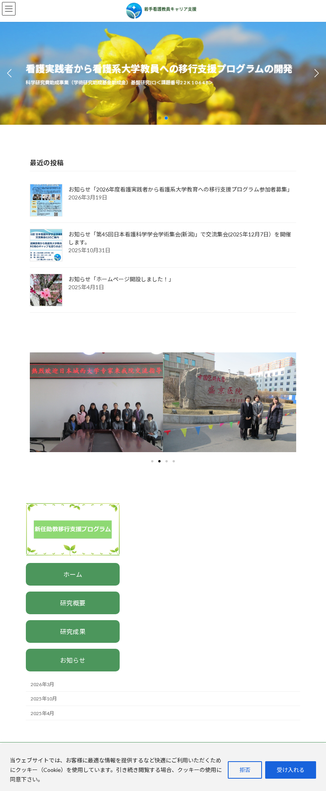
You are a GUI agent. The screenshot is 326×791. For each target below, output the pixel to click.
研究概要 (72, 603)
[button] (159, 118)
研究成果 (72, 631)
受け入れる (291, 769)
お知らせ (72, 660)
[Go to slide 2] (159, 461)
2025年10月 (44, 699)
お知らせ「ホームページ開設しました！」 (121, 279)
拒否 (244, 769)
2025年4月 (42, 713)
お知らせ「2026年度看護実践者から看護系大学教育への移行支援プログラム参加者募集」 (180, 189)
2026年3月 (42, 685)
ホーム (72, 574)
